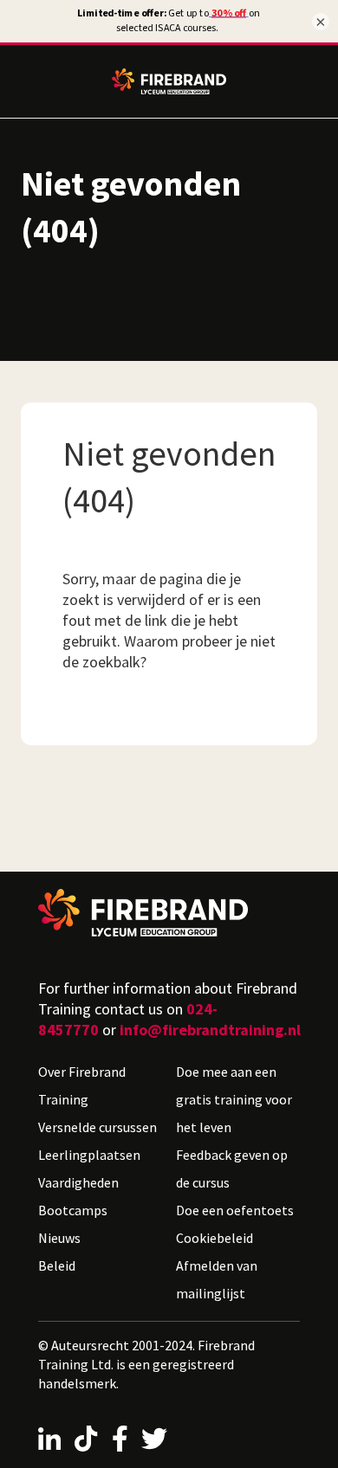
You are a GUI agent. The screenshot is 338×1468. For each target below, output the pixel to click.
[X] (154, 1439)
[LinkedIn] (49, 1439)
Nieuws (59, 1237)
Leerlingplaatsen (89, 1154)
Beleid (56, 1265)
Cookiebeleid (214, 1237)
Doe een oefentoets (235, 1210)
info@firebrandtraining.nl (210, 1030)
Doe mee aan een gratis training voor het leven (234, 1099)
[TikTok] (86, 1439)
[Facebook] (120, 1439)
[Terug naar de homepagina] (169, 913)
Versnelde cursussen (97, 1127)
